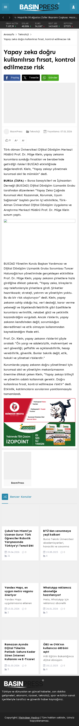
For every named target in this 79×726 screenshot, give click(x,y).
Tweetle (34, 77)
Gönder (53, 77)
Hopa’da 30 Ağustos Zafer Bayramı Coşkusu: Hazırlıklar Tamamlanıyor (47, 17)
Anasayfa (9, 34)
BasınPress (16, 131)
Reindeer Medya (29, 717)
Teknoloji (23, 34)
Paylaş (15, 77)
